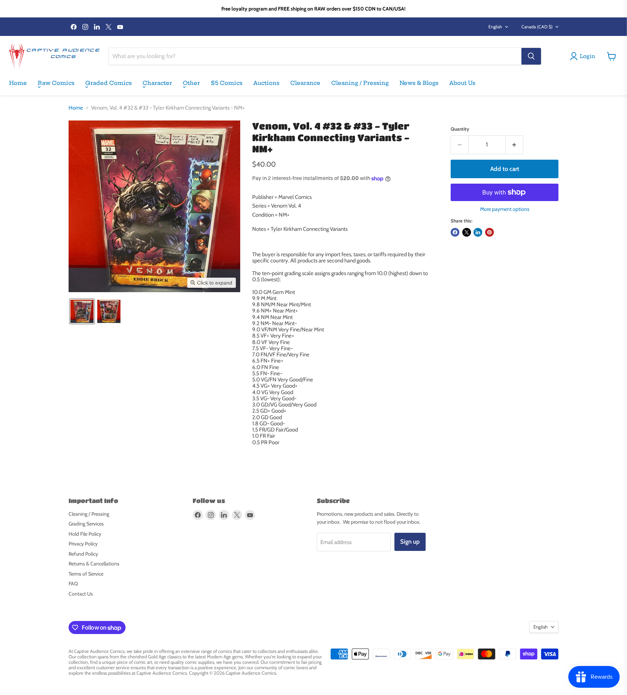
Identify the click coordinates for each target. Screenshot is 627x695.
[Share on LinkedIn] (478, 232)
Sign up (410, 541)
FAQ (73, 583)
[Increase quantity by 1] (515, 144)
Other (191, 82)
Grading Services (86, 523)
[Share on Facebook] (455, 232)
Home (18, 82)
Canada (537, 26)
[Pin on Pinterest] (489, 232)
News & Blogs (418, 82)
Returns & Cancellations (94, 563)
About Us (462, 82)
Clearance (305, 82)
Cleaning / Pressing (360, 82)
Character (157, 82)
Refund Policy (83, 554)
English (495, 26)
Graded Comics (108, 82)
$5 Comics (226, 82)
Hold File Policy (85, 534)
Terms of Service (86, 574)
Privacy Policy (83, 543)
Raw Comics (56, 82)
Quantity (460, 129)
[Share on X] (466, 232)
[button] (82, 311)
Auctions (266, 82)
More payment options (504, 209)
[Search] (531, 56)
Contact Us (81, 593)
